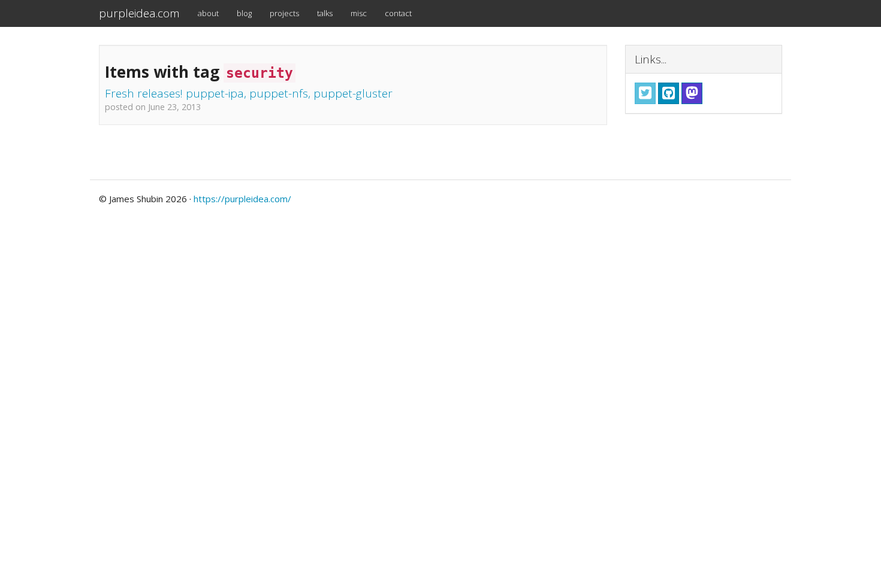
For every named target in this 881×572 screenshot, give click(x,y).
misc (359, 13)
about (208, 13)
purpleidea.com (139, 13)
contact (398, 13)
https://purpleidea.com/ (242, 199)
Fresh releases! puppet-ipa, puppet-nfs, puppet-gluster (249, 93)
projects (284, 13)
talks (325, 13)
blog (244, 13)
